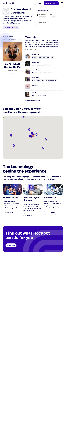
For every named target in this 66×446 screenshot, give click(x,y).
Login (39, 3)
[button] (33, 136)
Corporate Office (10, 27)
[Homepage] (8, 3)
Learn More (9, 213)
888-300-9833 (44, 23)
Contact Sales (51, 3)
